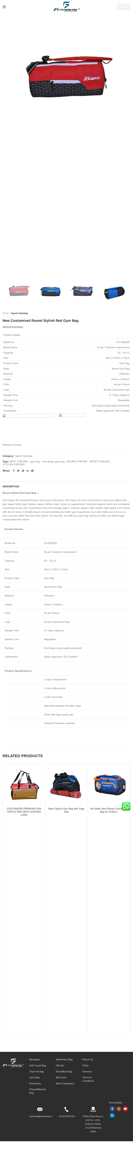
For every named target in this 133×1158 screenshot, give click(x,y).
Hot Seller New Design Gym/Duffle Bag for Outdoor (109, 810)
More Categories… (66, 1083)
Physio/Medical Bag (37, 1091)
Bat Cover (61, 1077)
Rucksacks (35, 1083)
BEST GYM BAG (19, 461)
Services (87, 1071)
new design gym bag (53, 461)
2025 (36, 1153)
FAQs (85, 1065)
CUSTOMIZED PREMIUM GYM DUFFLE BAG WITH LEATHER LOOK (24, 811)
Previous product (121, 313)
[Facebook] (14, 471)
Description (11, 486)
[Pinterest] (23, 471)
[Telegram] (32, 471)
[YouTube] (125, 1108)
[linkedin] (27, 471)
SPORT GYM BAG (100, 461)
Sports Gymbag (19, 313)
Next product (128, 313)
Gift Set (60, 1065)
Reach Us (87, 1059)
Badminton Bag (64, 1059)
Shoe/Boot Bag (64, 1071)
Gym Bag (34, 1077)
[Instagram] (118, 1108)
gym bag (35, 461)
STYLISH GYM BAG (14, 464)
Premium (43, 1153)
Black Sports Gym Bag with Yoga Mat (66, 810)
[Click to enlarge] (8, 270)
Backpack (34, 1059)
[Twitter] (18, 471)
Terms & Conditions (88, 1079)
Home (5, 313)
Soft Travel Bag (37, 1065)
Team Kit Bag (36, 1071)
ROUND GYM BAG (77, 461)
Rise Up (123, 7)
